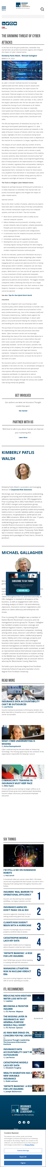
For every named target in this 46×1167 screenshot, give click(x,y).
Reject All (23, 1157)
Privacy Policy (29, 1145)
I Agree (23, 1163)
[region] (23, 1148)
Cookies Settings (23, 1150)
